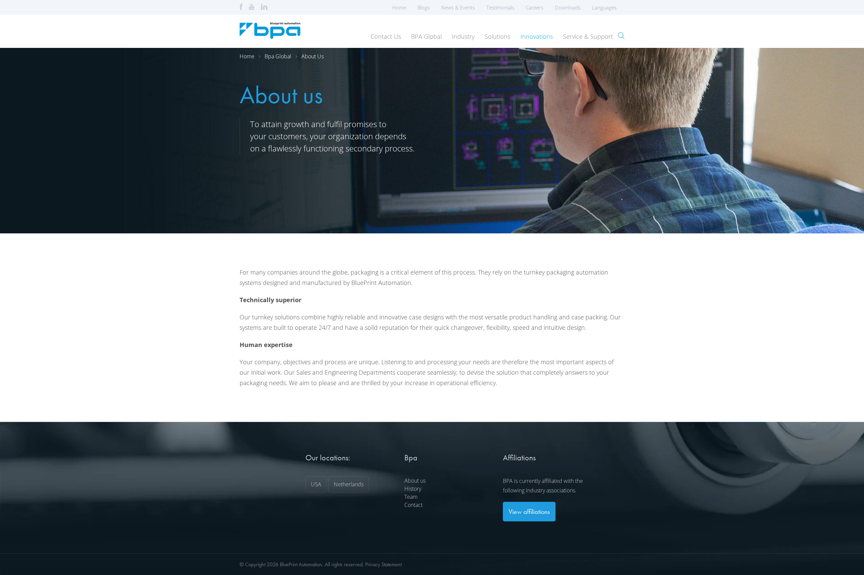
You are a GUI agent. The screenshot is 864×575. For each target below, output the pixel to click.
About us (312, 56)
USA (316, 484)
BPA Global (426, 36)
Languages (604, 7)
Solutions (497, 36)
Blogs (423, 7)
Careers (534, 7)
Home (399, 7)
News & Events (458, 7)
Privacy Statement (383, 564)
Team (410, 496)
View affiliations (529, 511)
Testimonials (500, 7)
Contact (413, 505)
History (412, 488)
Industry (463, 36)
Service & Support (588, 36)
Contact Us (386, 36)
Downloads (567, 7)
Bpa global (278, 56)
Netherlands (348, 484)
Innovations (536, 36)
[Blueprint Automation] (270, 36)
